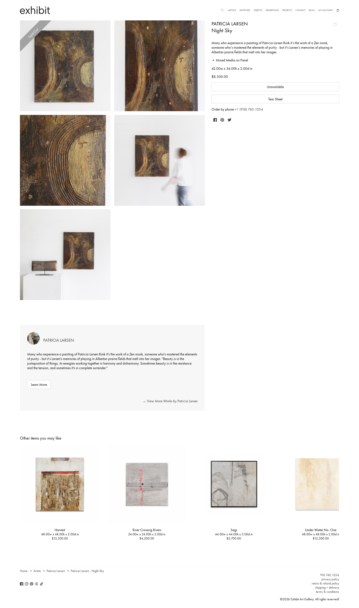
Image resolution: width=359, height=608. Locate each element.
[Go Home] (35, 10)
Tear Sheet (275, 99)
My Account (325, 10)
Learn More (39, 384)
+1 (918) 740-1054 (249, 109)
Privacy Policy (330, 579)
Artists (232, 10)
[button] (222, 10)
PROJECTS (287, 10)
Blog (312, 10)
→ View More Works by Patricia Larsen (170, 401)
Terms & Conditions (327, 592)
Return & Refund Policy (325, 583)
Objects (258, 10)
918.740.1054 (329, 575)
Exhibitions (272, 10)
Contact (300, 10)
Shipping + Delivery (327, 588)
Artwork (245, 10)
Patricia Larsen (229, 23)
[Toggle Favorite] (335, 24)
